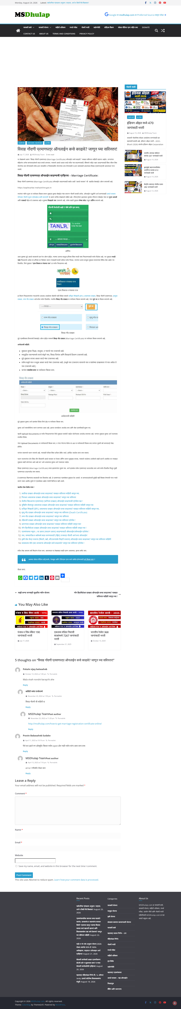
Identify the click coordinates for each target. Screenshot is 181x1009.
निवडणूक (111, 983)
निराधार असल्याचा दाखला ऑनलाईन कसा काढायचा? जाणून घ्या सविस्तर (49, 497)
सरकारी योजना (43, 27)
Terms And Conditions (64, 33)
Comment (21, 793)
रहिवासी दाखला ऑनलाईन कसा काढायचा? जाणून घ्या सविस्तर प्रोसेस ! (48, 520)
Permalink (53, 674)
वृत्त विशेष (47, 143)
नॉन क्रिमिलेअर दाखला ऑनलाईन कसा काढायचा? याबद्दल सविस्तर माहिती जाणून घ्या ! (54, 527)
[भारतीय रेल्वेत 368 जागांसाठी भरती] (104, 612)
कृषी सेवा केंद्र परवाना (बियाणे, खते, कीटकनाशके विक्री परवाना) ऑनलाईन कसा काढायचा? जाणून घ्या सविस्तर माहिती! (66, 539)
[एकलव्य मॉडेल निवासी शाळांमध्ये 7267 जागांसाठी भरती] (68, 612)
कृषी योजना (111, 916)
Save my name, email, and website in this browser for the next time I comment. (58, 866)
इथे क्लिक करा (89, 559)
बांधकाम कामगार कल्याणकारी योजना (119, 922)
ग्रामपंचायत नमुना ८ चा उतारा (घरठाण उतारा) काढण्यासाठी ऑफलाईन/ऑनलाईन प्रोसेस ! (55, 531)
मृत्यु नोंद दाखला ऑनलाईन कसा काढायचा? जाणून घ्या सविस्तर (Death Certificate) (54, 512)
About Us (43, 33)
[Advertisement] (90, 56)
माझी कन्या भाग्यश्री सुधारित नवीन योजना (33, 592)
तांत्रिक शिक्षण (109, 27)
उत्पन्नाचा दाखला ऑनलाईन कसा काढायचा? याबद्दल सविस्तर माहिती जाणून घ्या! (51, 523)
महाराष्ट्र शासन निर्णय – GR (117, 933)
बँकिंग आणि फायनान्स (114, 989)
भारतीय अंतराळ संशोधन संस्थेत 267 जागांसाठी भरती (153, 154)
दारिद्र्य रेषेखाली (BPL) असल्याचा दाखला (82, 296)
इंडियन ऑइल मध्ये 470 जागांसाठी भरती (140, 125)
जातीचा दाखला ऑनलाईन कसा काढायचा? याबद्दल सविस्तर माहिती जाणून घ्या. (51, 493)
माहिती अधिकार (60, 27)
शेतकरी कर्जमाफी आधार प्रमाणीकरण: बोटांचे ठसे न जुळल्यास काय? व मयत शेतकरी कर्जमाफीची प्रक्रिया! (88, 962)
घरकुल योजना (112, 911)
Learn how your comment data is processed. (76, 879)
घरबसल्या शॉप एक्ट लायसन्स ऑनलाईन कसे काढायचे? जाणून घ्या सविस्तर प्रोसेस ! (53, 543)
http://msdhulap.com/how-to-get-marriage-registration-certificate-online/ (65, 723)
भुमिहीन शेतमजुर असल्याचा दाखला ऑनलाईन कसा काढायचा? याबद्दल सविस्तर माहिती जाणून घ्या (57, 504)
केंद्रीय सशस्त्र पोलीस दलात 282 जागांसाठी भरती (153, 185)
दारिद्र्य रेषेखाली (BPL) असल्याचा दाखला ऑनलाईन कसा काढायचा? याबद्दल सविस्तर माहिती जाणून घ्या (60, 508)
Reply (25, 685)
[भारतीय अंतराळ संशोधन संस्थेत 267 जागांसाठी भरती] (133, 156)
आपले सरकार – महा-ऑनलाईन (117, 978)
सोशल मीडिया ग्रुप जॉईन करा (128, 27)
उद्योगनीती (97, 27)
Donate (146, 27)
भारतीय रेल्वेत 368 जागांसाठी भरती (100, 633)
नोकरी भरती (85, 27)
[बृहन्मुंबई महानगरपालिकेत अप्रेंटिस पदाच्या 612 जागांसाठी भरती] (133, 172)
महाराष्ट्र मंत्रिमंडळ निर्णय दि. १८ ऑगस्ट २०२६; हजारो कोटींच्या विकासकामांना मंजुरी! (89, 978)
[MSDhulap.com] (18, 30)
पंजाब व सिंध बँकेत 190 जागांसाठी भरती (29, 633)
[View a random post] (163, 30)
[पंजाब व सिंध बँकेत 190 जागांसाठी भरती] (31, 612)
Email (18, 842)
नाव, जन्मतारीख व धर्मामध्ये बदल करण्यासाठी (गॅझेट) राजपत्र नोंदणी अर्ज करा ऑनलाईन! (54, 535)
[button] (33, 27)
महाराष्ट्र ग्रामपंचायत (115, 972)
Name (19, 829)
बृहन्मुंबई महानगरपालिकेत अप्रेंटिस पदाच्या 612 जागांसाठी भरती (152, 170)
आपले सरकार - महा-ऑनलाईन (35, 143)
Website (19, 855)
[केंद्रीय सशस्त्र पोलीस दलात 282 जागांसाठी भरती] (133, 187)
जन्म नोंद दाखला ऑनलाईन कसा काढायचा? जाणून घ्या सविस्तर (45, 516)
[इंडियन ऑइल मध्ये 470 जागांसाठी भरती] (145, 102)
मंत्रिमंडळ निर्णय (113, 939)
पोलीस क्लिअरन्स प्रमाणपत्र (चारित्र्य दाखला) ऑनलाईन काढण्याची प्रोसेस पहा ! (52, 501)
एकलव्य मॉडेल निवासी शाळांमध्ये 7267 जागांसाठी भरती (66, 635)
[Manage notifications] (175, 1003)
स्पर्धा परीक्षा (73, 27)
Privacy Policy (87, 33)
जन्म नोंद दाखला (28, 299)
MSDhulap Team (38, 154)
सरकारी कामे (27, 27)
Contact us (29, 33)
